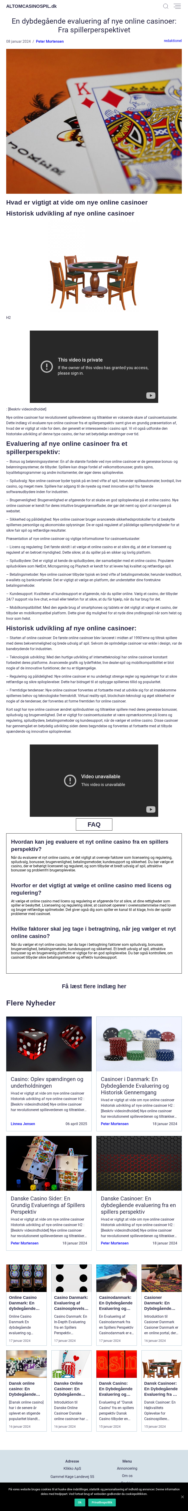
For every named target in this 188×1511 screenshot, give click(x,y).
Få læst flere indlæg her (94, 986)
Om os (127, 1476)
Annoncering (127, 1468)
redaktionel (173, 41)
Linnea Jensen (23, 1124)
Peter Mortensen (50, 41)
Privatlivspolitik (102, 1502)
